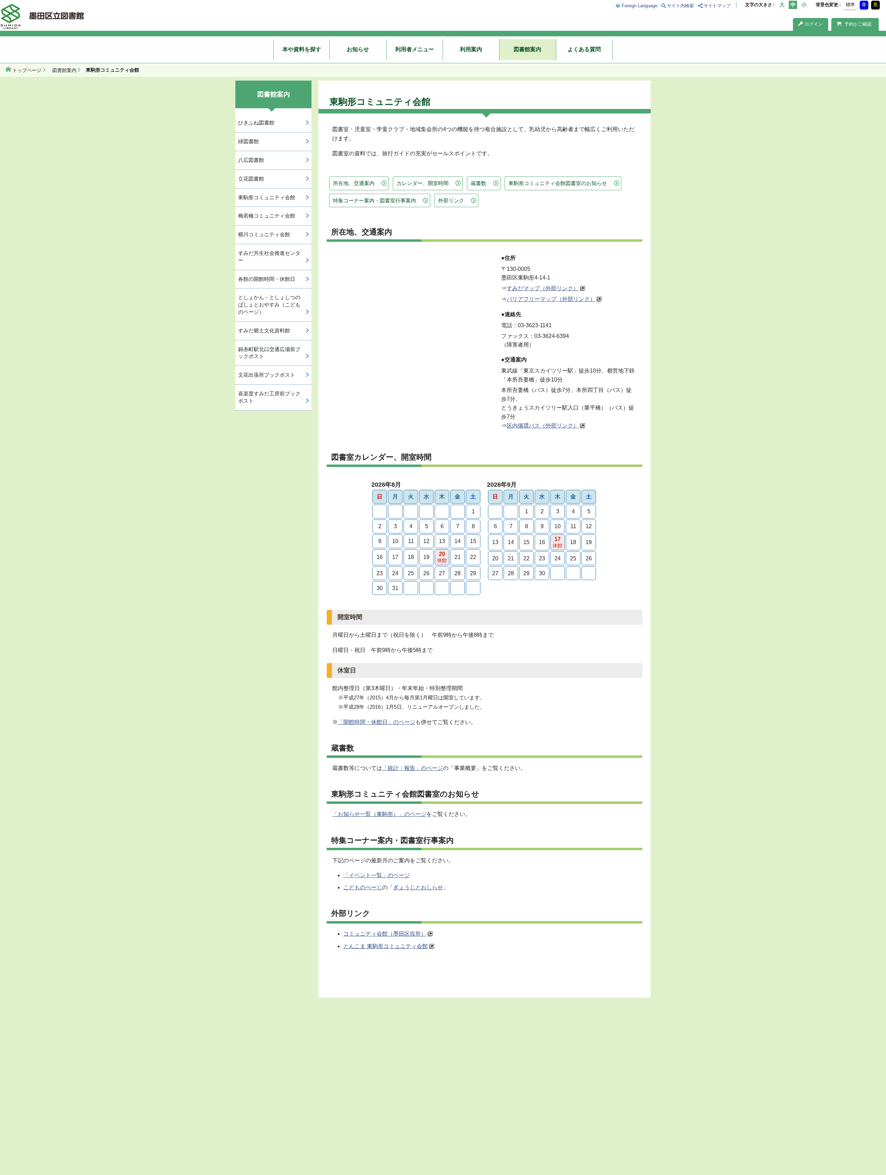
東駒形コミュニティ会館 (266, 197)
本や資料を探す (301, 49)
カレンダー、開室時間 (423, 183)
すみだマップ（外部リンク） (543, 288)
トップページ (27, 70)
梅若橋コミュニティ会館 (266, 216)
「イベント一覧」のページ (376, 875)
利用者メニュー (414, 49)
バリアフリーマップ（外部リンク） (551, 299)
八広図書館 (251, 160)
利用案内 (471, 49)
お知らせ (358, 49)
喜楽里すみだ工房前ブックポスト (269, 397)
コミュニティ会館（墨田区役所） (384, 934)
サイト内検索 (680, 5)
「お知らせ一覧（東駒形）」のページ (379, 814)
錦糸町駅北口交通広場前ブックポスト (269, 352)
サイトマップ (717, 5)
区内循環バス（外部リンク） (543, 426)
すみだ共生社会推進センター (269, 256)
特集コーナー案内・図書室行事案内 (374, 200)
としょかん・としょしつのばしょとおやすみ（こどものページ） (269, 304)
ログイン (814, 24)
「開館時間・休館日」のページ (376, 722)
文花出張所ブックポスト (266, 375)
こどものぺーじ (362, 887)
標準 (850, 4)
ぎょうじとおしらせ (418, 887)
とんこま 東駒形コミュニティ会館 (385, 946)
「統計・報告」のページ (412, 768)
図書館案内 (527, 49)
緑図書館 (248, 141)
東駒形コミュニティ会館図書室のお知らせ (557, 183)
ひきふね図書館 (256, 123)
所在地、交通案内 (353, 183)
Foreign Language (639, 5)
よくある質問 (584, 49)
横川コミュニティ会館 (264, 234)
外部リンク (451, 200)
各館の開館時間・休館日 (266, 279)
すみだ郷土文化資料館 (264, 330)
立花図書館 (251, 179)
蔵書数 (478, 183)
